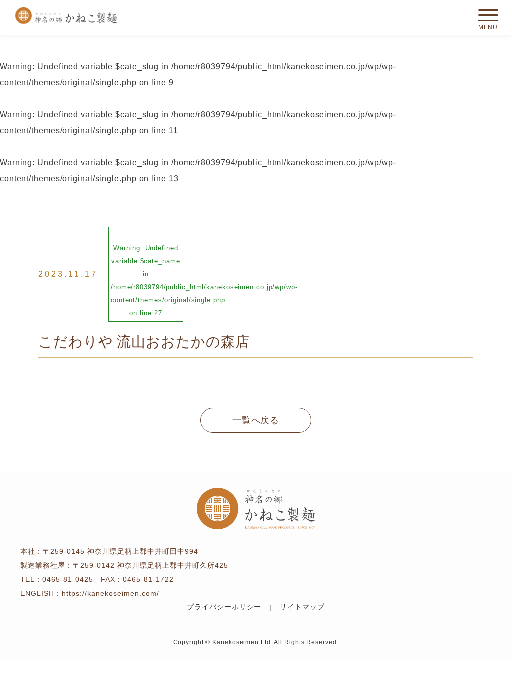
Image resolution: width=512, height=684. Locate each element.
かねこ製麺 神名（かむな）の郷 (66, 15)
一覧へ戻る (256, 420)
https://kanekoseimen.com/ (111, 593)
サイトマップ (302, 607)
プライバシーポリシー (224, 607)
